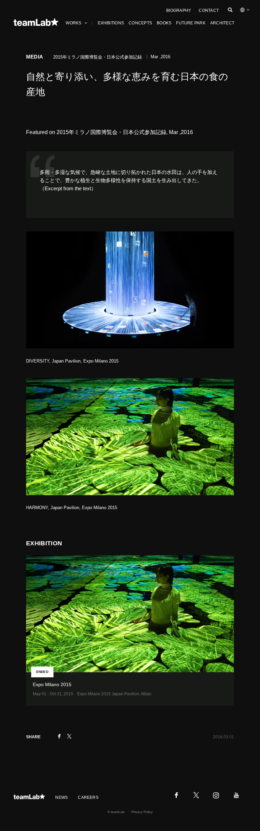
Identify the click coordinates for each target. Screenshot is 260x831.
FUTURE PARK (190, 23)
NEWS (61, 797)
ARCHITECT (222, 23)
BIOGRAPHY (178, 10)
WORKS (73, 23)
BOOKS (164, 23)
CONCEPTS (140, 23)
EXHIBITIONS (111, 23)
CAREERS (88, 797)
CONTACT (209, 10)
